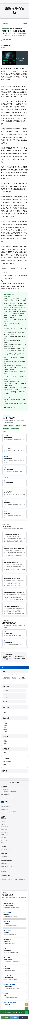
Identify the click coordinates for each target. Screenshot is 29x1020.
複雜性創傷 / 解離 (5, 826)
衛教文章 (7, 28)
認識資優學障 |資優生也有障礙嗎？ (12, 365)
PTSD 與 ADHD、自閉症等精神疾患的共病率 (15, 376)
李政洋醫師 (11, 425)
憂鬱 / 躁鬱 (3, 818)
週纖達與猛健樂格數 (5, 804)
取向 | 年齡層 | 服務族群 (6, 849)
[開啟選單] (3, 1)
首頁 (3, 28)
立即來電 (6, 1017)
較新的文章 (5, 23)
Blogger (17, 782)
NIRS (4, 764)
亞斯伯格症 (6, 35)
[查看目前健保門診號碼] (26, 1004)
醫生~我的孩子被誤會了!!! (10, 407)
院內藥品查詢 (4, 863)
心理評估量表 (4, 856)
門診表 (15, 1017)
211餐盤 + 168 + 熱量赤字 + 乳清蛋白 (9, 811)
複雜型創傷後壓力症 (15, 428)
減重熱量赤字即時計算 (6, 806)
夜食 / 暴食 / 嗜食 (4, 837)
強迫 (2, 842)
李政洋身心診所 (14, 10)
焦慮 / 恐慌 (3, 821)
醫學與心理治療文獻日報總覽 (7, 866)
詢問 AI (23, 677)
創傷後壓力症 (16, 35)
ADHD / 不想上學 (4, 834)
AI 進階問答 (5, 677)
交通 (25, 1017)
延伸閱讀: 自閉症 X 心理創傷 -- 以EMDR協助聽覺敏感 (14, 268)
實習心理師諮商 (4, 789)
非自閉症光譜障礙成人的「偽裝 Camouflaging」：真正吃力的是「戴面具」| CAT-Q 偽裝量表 (15, 383)
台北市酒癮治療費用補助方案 (7, 796)
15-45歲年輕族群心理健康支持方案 (8, 791)
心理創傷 (20, 33)
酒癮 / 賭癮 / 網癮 (4, 832)
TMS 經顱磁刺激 (7, 761)
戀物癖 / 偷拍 (4, 829)
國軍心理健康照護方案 (6, 794)
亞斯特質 (11, 35)
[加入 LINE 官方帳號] (26, 1012)
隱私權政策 (3, 871)
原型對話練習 (22, 879)
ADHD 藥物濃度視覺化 (12, 879)
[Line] (27, 667)
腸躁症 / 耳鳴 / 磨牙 (5, 840)
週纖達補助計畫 (4, 809)
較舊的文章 (24, 23)
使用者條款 (3, 868)
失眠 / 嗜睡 (3, 824)
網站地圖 (4, 879)
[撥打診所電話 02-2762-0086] (26, 1008)
